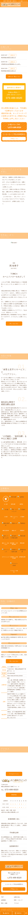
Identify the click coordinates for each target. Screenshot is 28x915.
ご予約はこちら (14, 138)
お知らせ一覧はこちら (14, 76)
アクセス (16, 903)
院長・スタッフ (18, 900)
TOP (2, 897)
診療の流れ (17, 897)
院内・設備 (4, 903)
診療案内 (3, 900)
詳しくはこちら (14, 323)
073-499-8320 (14, 98)
